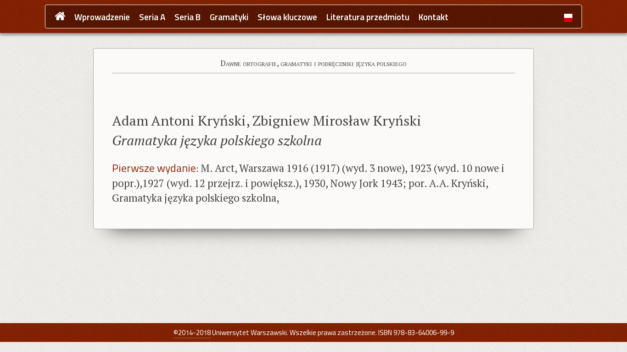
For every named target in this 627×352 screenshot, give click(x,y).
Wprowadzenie (102, 17)
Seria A (152, 17)
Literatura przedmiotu (367, 17)
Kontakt (433, 17)
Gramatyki (229, 17)
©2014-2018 (192, 332)
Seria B (187, 17)
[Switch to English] (568, 17)
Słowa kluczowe (287, 17)
